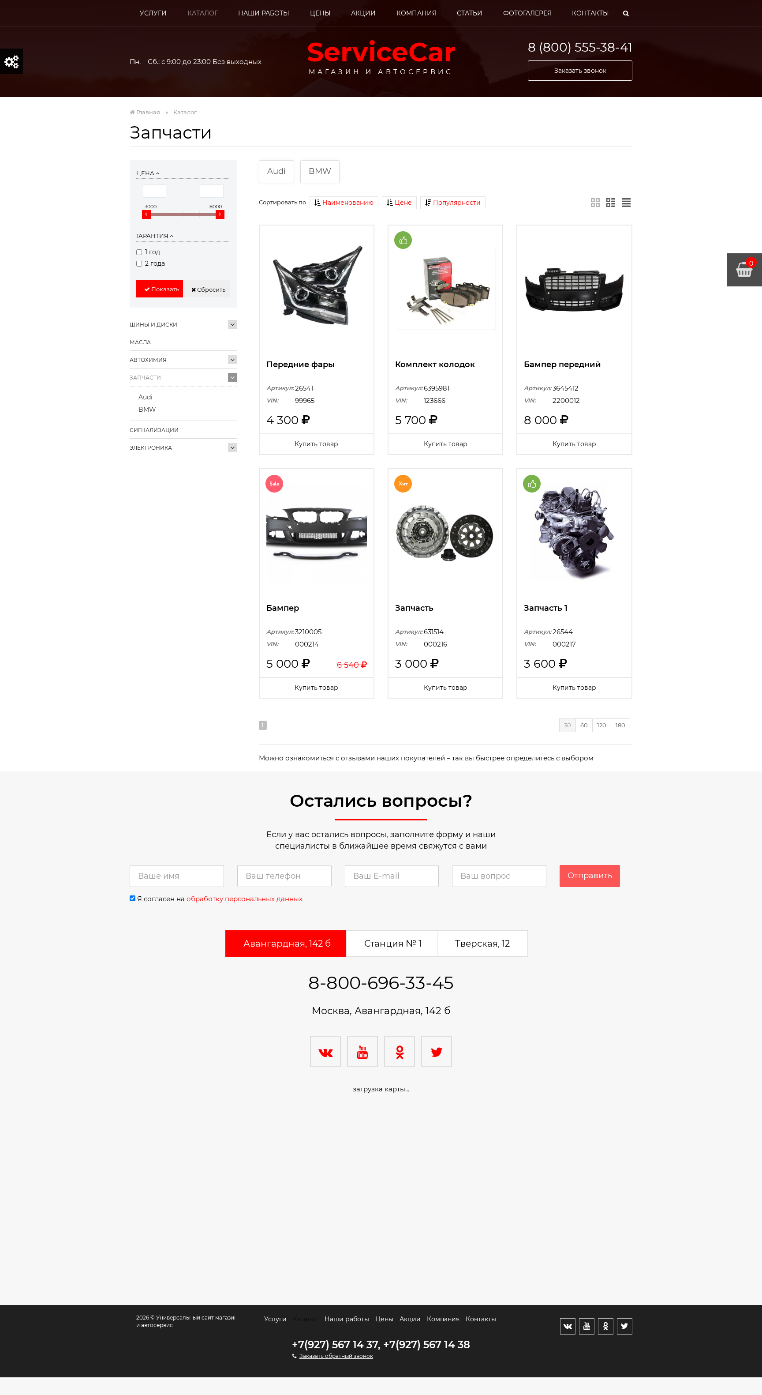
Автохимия (148, 360)
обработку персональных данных (245, 899)
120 (601, 725)
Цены (320, 13)
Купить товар (316, 444)
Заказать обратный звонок (336, 1356)
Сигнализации (154, 430)
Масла (140, 342)
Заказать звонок (580, 71)
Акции (363, 13)
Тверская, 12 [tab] (482, 943)
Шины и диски (153, 324)
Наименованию (347, 203)
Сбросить (210, 289)
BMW (147, 410)
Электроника (151, 447)
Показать (164, 289)
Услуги (153, 13)
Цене (402, 203)
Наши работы (263, 13)
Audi (145, 397)
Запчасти (145, 377)
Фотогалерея (527, 13)
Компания (416, 13)
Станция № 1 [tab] (393, 943)
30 (567, 725)
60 (584, 725)
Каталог (202, 13)
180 (620, 725)
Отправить (590, 875)
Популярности (456, 203)
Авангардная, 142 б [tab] (287, 943)
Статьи (469, 13)
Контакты (590, 13)
